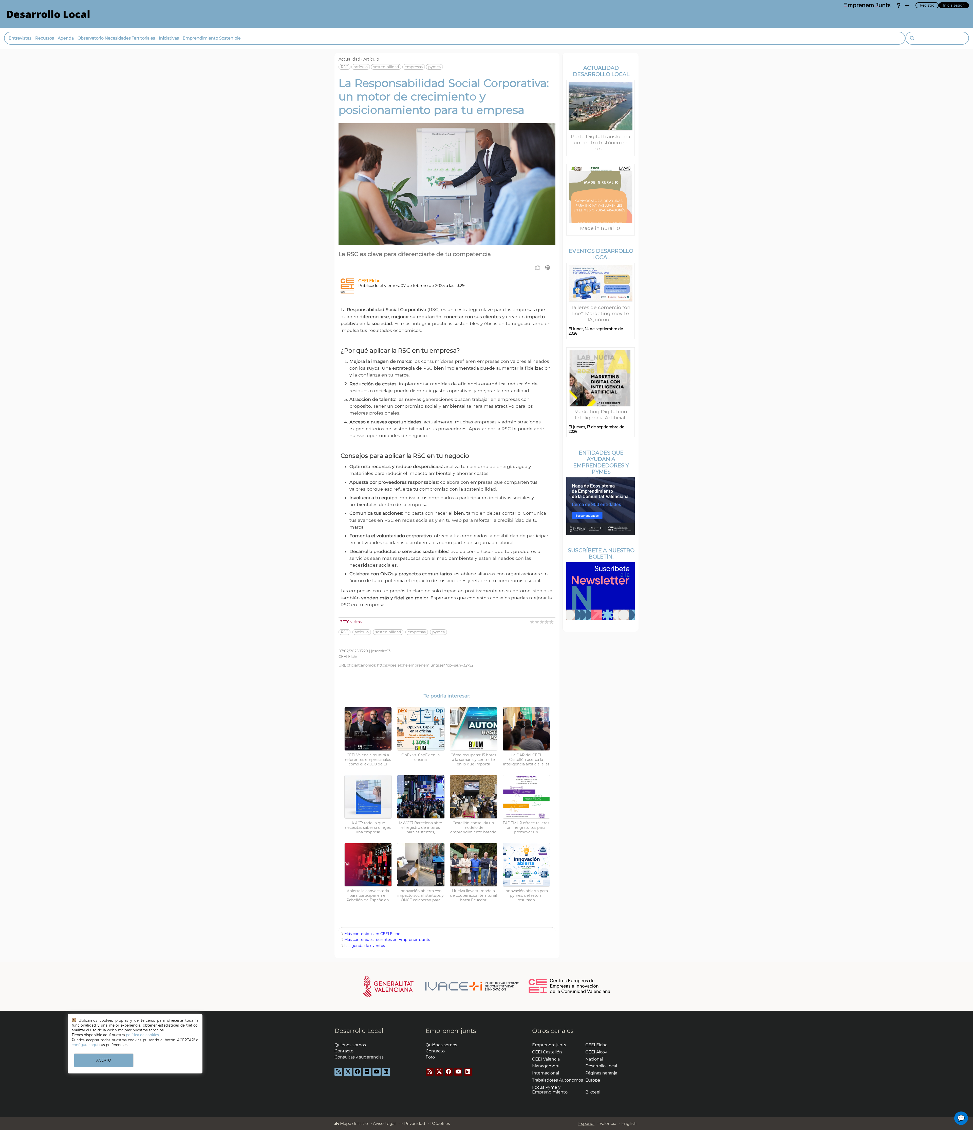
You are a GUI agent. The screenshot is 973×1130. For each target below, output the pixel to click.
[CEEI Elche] (347, 292)
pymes (434, 67)
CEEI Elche (369, 280)
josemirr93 (380, 651)
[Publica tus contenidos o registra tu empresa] (907, 5)
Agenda (66, 38)
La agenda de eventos (364, 945)
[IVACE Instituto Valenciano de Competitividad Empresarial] (441, 986)
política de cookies (142, 1035)
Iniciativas (169, 38)
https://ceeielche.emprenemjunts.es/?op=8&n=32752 (425, 665)
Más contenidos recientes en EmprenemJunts (387, 939)
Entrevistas (20, 38)
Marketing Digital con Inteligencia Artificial (600, 414)
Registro (927, 5)
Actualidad (349, 59)
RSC (344, 67)
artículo (361, 67)
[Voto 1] (532, 622)
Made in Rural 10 (600, 228)
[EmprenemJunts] (867, 5)
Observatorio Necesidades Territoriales (116, 38)
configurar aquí (85, 1045)
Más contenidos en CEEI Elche (372, 933)
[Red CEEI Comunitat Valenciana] (569, 992)
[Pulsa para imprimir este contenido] (547, 267)
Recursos (44, 38)
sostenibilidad (386, 67)
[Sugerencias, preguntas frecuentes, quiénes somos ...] (898, 5)
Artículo (371, 59)
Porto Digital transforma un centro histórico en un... (600, 142)
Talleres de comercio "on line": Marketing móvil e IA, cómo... (600, 313)
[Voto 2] (537, 622)
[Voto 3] (542, 622)
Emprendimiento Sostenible (212, 38)
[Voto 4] (547, 622)
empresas (414, 67)
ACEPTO (103, 1060)
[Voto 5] (551, 622)
